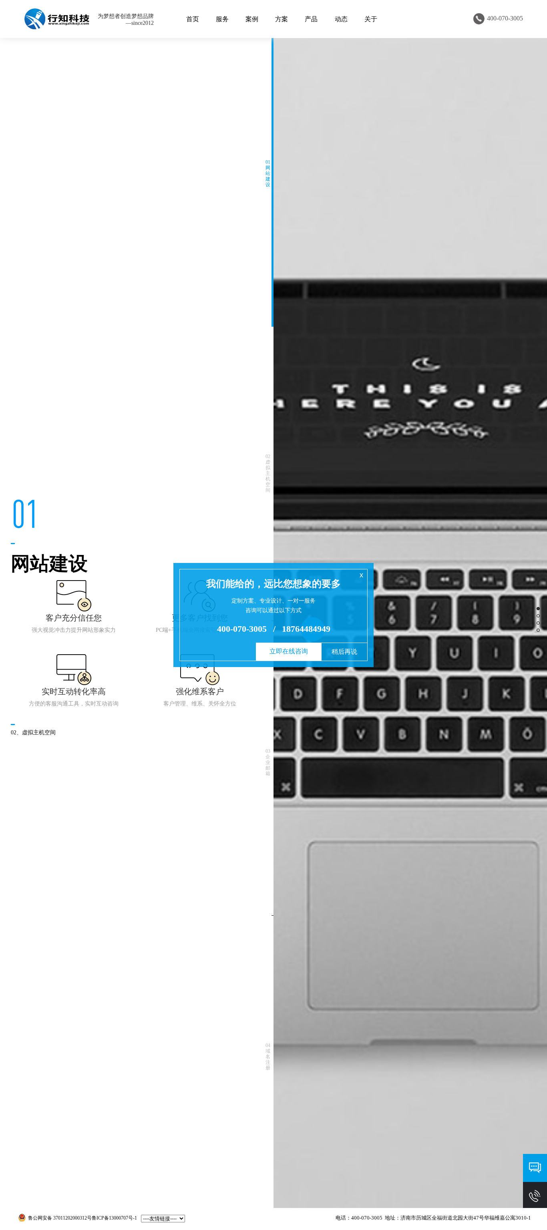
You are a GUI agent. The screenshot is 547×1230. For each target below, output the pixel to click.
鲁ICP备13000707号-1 (114, 1218)
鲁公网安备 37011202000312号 (60, 1218)
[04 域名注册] (272, 1063)
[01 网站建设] (272, 179)
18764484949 (306, 629)
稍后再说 (344, 651)
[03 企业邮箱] (272, 768)
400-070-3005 (242, 629)
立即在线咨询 (288, 651)
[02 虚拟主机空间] (272, 474)
